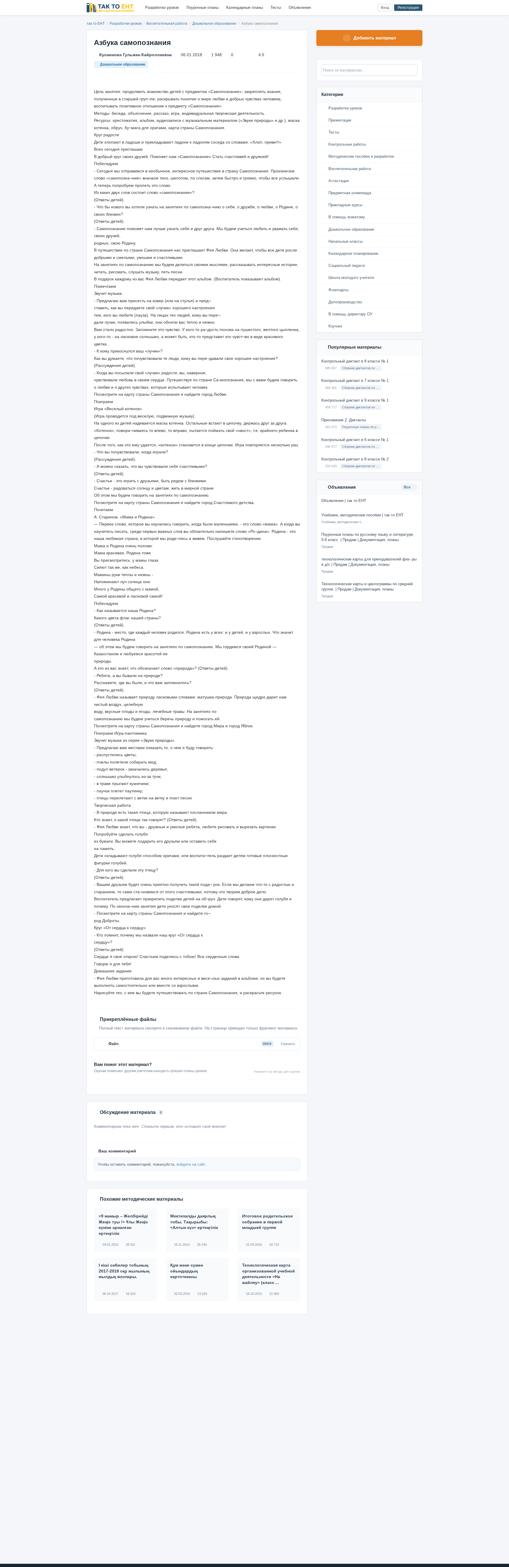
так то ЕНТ (96, 23)
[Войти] (370, 7)
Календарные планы (244, 7)
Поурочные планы (202, 7)
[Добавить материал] (351, 7)
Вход (385, 8)
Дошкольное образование (214, 23)
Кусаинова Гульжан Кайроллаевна (135, 54)
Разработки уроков (162, 7)
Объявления (300, 7)
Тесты (275, 7)
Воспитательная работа (167, 23)
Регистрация (408, 8)
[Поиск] (361, 7)
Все (408, 487)
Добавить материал (374, 37)
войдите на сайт (190, 1164)
